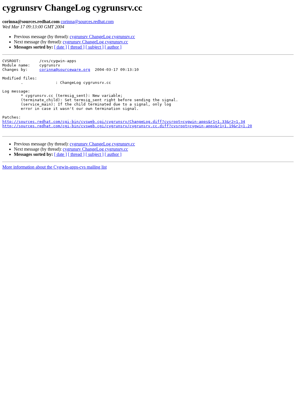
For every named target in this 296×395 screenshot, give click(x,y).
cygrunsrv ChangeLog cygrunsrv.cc (102, 36)
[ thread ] (76, 47)
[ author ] (113, 47)
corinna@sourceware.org (64, 69)
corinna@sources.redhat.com (87, 21)
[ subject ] (94, 47)
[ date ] (60, 47)
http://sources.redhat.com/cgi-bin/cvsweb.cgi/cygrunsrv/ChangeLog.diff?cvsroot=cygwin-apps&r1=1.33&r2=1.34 (123, 121)
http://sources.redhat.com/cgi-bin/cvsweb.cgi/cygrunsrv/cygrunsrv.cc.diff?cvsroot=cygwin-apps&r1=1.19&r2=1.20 (127, 126)
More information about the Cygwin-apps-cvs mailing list (54, 167)
